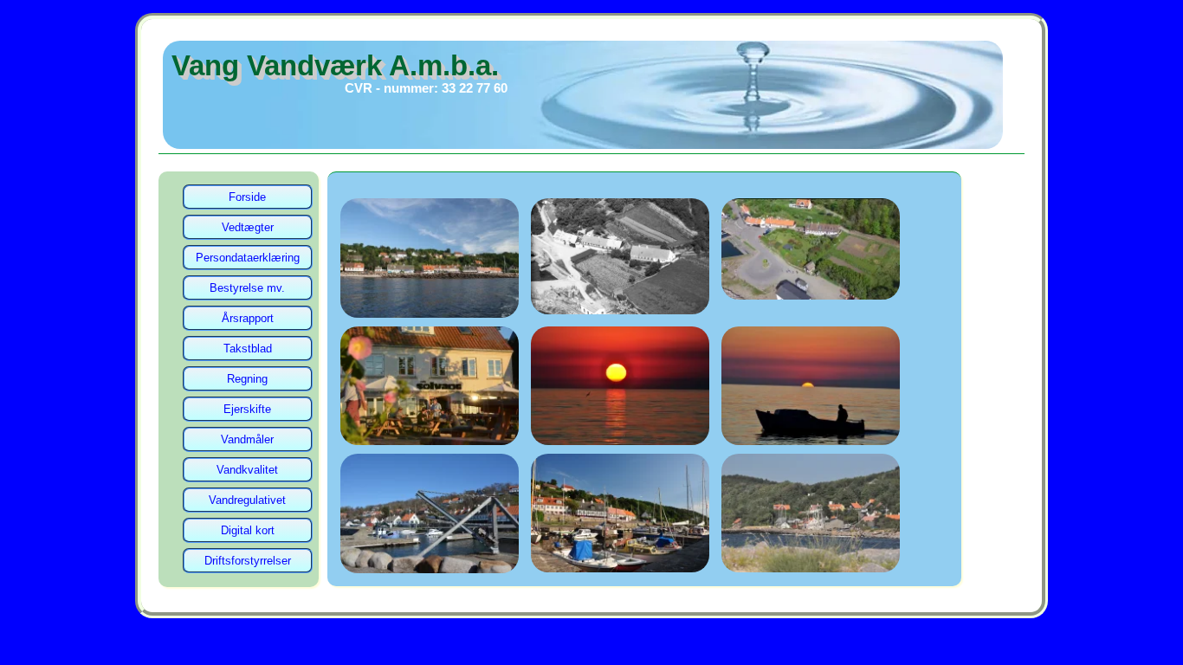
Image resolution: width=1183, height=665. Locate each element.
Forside (247, 196)
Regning (247, 378)
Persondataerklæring (248, 257)
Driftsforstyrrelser (247, 560)
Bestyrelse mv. (247, 287)
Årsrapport (248, 318)
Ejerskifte (247, 409)
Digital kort (248, 530)
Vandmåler (247, 439)
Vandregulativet (247, 500)
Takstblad (247, 348)
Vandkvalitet (247, 469)
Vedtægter (248, 227)
